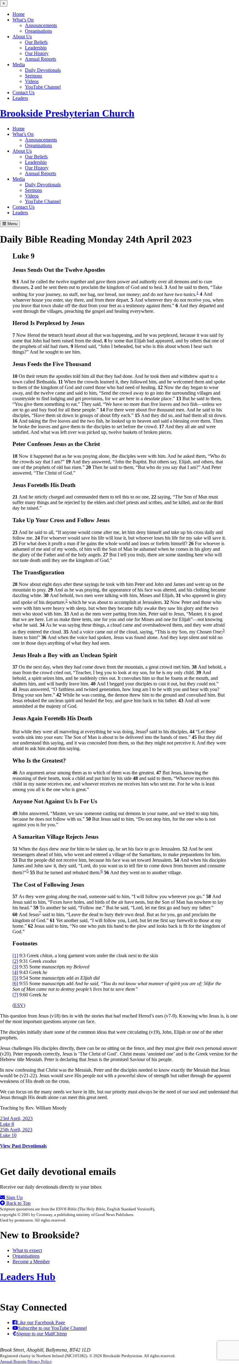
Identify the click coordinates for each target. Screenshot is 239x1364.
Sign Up (14, 1197)
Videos (32, 81)
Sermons (33, 75)
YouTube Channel (43, 87)
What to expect (27, 1250)
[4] (15, 972)
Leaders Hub (27, 1276)
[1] (15, 955)
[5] (15, 978)
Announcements (41, 25)
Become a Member (31, 1261)
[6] (15, 983)
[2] (15, 961)
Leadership (36, 47)
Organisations (38, 31)
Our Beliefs (36, 42)
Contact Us (23, 92)
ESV (19, 1005)
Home (18, 14)
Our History (37, 53)
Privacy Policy (39, 1361)
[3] (15, 966)
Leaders (20, 98)
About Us (22, 36)
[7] (15, 994)
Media (18, 64)
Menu (11, 223)
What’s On (23, 19)
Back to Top (17, 1203)
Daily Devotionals (43, 70)
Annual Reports (40, 59)
